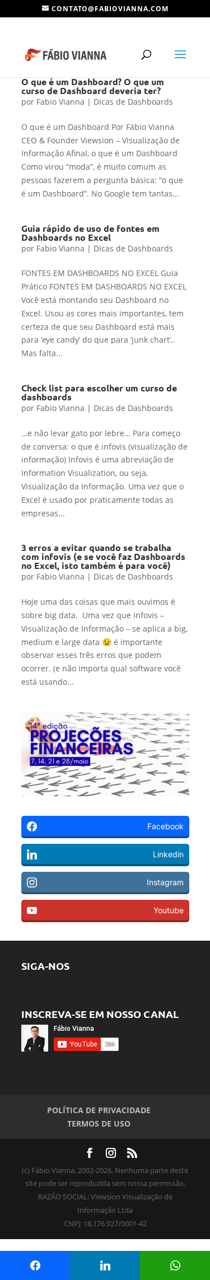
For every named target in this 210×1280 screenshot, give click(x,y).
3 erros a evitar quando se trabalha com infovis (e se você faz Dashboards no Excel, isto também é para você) (103, 556)
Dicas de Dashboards (133, 101)
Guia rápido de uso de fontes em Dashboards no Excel (90, 232)
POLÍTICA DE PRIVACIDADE (99, 1110)
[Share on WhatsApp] (175, 1265)
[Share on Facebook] (35, 1265)
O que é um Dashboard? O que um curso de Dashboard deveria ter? (92, 86)
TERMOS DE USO (98, 1123)
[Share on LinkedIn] (105, 1265)
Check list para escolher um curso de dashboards (99, 392)
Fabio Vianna (60, 101)
